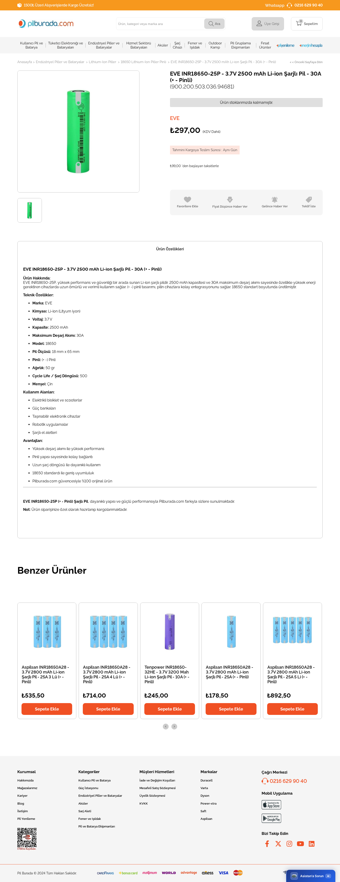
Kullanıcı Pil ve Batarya (94, 780)
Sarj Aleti (84, 811)
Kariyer (22, 795)
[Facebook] (267, 844)
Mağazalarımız (27, 788)
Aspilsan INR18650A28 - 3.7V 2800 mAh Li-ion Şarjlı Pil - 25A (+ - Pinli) (229, 672)
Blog (20, 803)
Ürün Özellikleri (170, 249)
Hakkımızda (25, 780)
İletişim (22, 811)
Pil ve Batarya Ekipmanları (96, 826)
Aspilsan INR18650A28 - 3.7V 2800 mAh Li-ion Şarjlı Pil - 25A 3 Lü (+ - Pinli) (45, 674)
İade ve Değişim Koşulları (157, 780)
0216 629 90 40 (308, 5)
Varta (204, 788)
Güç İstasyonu (88, 788)
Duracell (207, 780)
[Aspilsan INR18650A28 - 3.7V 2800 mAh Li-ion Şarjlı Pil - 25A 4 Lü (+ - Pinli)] (108, 632)
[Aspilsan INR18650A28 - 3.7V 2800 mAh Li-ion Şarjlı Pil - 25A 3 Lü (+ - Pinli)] (47, 632)
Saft (203, 811)
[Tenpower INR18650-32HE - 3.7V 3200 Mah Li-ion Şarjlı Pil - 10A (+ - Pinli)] (170, 632)
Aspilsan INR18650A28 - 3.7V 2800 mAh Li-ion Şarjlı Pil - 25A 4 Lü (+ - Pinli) (106, 674)
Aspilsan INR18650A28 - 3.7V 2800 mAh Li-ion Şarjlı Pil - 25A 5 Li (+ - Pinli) (291, 674)
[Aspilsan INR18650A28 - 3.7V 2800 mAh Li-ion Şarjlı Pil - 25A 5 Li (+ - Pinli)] (292, 632)
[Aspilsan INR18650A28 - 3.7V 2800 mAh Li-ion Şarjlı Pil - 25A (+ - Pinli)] (231, 632)
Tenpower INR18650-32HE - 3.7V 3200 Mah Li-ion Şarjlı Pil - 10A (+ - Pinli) (167, 674)
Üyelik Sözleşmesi (152, 795)
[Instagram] (289, 844)
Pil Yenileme (26, 819)
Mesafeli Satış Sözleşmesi (157, 788)
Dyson (205, 795)
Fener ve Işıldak (89, 819)
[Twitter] (278, 844)
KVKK (143, 803)
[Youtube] (300, 844)
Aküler (83, 803)
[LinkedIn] (311, 844)
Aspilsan (206, 819)
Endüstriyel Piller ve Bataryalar (100, 795)
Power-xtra (208, 803)
